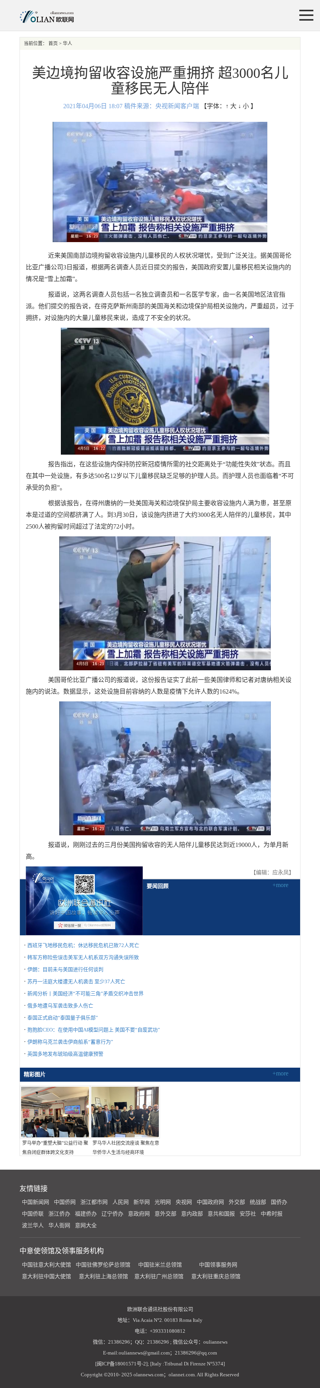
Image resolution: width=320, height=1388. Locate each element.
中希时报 (272, 1214)
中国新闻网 (35, 1202)
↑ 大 (231, 106)
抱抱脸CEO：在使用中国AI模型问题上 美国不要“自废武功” (93, 1030)
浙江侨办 (59, 1214)
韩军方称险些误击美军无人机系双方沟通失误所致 (83, 957)
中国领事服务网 (218, 1265)
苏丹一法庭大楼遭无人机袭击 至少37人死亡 (76, 981)
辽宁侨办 (112, 1214)
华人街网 (59, 1225)
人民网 (120, 1202)
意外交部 (165, 1214)
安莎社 (248, 1214)
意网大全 (86, 1225)
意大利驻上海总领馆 (103, 1276)
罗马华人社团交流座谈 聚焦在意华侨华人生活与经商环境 (125, 1147)
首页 (53, 43)
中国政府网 (210, 1202)
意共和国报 (221, 1214)
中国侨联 (33, 1214)
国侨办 (279, 1202)
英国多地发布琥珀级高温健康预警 (65, 1054)
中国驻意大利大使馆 (46, 1265)
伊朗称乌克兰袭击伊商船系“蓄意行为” (70, 1042)
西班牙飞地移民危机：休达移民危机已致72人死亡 (83, 945)
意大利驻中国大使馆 (46, 1276)
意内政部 (192, 1214)
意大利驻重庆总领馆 (216, 1276)
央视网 (184, 1202)
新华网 (141, 1202)
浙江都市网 (94, 1202)
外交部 (237, 1202)
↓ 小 (243, 106)
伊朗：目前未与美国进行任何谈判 (65, 969)
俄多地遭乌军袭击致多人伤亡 (60, 1005)
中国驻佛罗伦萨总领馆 (103, 1265)
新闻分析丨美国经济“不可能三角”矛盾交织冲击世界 (85, 993)
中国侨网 (65, 1202)
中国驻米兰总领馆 (160, 1265)
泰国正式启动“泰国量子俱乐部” (62, 1018)
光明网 (163, 1202)
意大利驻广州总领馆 (158, 1276)
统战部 (258, 1202)
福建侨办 (86, 1214)
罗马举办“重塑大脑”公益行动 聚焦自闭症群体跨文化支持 (55, 1147)
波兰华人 (33, 1225)
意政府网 (139, 1214)
